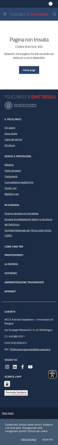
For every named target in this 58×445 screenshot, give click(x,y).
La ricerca (11, 264)
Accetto (47, 440)
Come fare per (14, 246)
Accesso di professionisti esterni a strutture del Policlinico (28, 221)
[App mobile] (7, 383)
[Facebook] (22, 367)
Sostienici (11, 273)
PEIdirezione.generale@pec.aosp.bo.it (30, 349)
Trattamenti (11, 176)
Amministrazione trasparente (24, 282)
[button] (54, 14)
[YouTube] (30, 367)
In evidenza (12, 205)
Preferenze (29, 440)
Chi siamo (10, 128)
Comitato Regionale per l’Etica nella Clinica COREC (28, 232)
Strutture (10, 145)
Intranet (10, 291)
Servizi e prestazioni (18, 156)
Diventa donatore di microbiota (21, 213)
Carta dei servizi (13, 139)
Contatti (10, 312)
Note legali (8, 413)
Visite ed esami (13, 170)
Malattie (9, 165)
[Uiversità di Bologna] (29, 105)
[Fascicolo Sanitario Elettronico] (16, 393)
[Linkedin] (14, 367)
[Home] (31, 14)
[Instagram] (7, 367)
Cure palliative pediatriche (19, 182)
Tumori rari (11, 188)
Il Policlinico (13, 119)
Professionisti (14, 255)
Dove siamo (11, 133)
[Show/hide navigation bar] (5, 14)
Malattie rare (12, 194)
